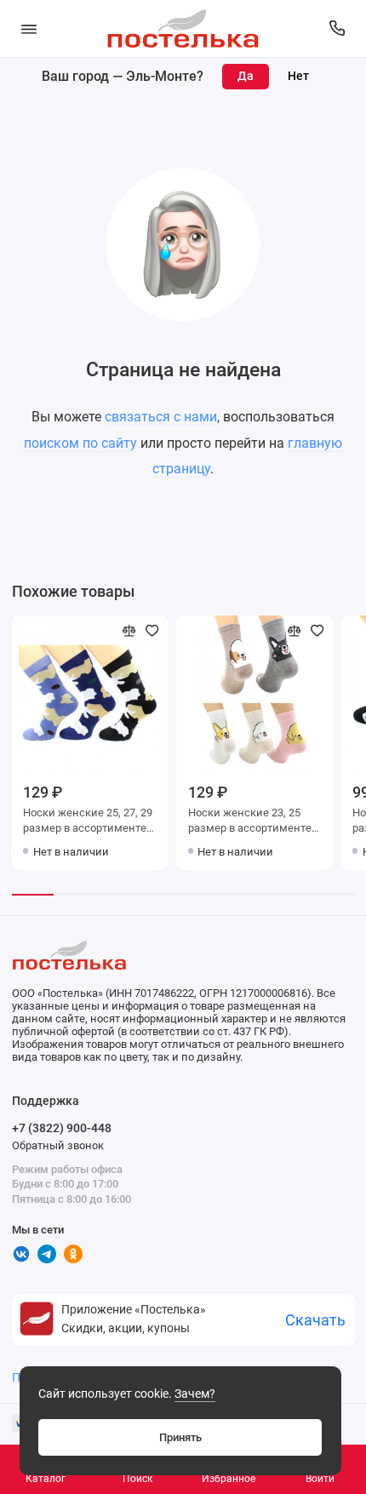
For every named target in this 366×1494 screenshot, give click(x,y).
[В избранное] (152, 630)
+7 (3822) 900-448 (62, 1128)
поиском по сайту (80, 443)
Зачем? (194, 1394)
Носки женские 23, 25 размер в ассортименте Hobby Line (250, 822)
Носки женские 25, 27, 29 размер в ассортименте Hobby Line (87, 822)
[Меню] (29, 28)
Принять (180, 1437)
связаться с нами (161, 417)
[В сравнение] (129, 630)
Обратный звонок (58, 1145)
